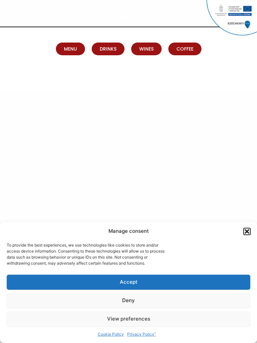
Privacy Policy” (141, 334)
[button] (247, 231)
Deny (128, 300)
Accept (129, 282)
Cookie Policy (111, 334)
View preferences (128, 319)
